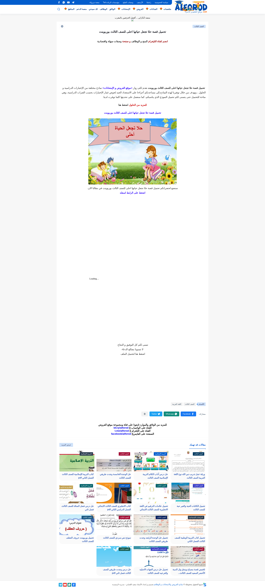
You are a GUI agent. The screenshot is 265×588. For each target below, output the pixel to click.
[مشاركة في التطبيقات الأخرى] (144, 414)
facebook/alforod (121, 433)
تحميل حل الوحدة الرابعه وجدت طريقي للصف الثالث (154, 540)
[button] (188, 414)
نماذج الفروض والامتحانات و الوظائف (168, 584)
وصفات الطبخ (128, 2)
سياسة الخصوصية (161, 2)
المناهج (71, 9)
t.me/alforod (122, 430)
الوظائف (103, 9)
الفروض (140, 9)
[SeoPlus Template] (204, 584)
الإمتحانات (125, 9)
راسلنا (149, 2)
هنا (136, 354)
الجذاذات (153, 9)
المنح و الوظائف (139, 41)
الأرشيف (140, 2)
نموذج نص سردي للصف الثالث (117, 538)
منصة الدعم (81, 9)
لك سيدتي (93, 9)
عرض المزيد (66, 445)
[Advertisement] (132, 63)
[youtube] (68, 2)
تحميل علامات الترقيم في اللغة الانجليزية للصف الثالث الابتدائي (154, 508)
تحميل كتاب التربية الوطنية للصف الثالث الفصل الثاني (190, 540)
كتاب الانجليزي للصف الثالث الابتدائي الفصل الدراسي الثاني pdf (114, 508)
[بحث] (59, 9)
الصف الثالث (199, 26)
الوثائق (112, 9)
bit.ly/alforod (121, 427)
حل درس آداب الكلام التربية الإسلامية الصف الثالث (155, 476)
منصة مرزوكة (94, 2)
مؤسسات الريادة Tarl (111, 2)
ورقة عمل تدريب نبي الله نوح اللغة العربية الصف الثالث (189, 476)
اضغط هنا (123, 105)
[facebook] (59, 2)
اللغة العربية (176, 404)
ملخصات (167, 9)
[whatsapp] (63, 2)
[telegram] (73, 2)
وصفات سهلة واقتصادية (109, 41)
